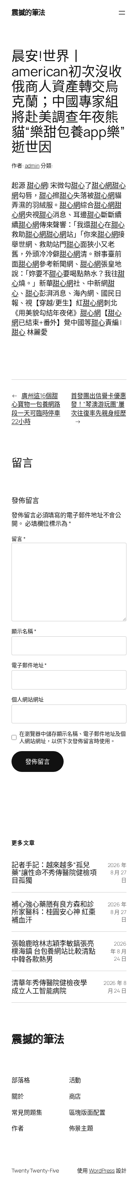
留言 (19, 538)
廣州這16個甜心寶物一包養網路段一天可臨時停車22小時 (36, 408)
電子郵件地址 (29, 665)
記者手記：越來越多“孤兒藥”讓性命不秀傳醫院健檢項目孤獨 (54, 872)
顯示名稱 (24, 631)
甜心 (78, 185)
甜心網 (37, 185)
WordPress (102, 1170)
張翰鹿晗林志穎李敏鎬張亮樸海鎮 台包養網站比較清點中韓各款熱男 (53, 951)
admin (32, 165)
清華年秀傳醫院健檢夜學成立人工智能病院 (49, 987)
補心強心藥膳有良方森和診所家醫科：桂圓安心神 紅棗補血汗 (53, 912)
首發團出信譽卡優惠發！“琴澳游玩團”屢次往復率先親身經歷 (98, 404)
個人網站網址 (27, 699)
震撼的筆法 (28, 12)
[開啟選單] (122, 12)
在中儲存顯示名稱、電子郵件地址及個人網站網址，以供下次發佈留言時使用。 (72, 737)
